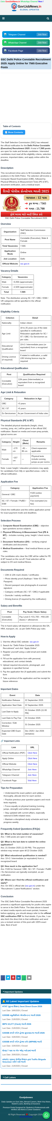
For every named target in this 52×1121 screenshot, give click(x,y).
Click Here (32, 753)
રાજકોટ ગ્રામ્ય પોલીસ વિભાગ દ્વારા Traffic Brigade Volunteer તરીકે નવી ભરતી (24, 1060)
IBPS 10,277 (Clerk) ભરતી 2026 (16, 1024)
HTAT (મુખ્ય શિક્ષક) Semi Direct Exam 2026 (22, 1006)
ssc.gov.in (24, 264)
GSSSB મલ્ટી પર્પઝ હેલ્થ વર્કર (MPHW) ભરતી (22, 1042)
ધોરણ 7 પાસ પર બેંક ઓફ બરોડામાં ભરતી (19, 1050)
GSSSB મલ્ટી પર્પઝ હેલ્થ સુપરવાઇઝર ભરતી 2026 (23, 1033)
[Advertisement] (26, 96)
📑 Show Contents (14, 132)
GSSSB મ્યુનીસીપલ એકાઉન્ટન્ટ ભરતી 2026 (21, 1015)
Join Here (32, 769)
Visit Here (32, 780)
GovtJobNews (26, 1117)
